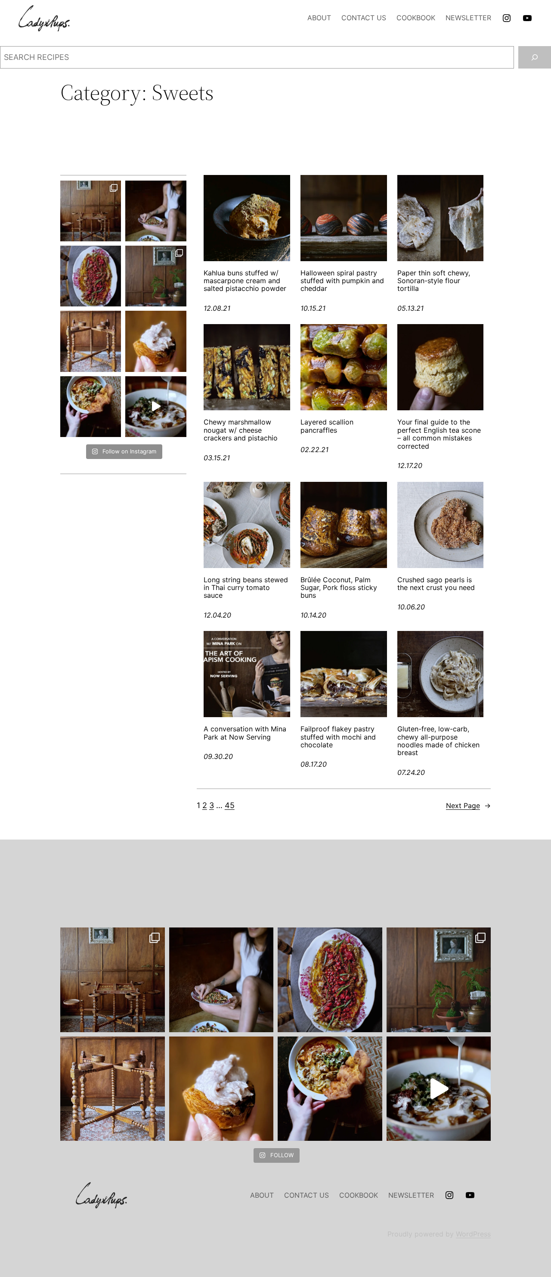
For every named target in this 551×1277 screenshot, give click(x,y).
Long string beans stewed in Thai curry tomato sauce (246, 587)
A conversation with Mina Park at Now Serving (245, 733)
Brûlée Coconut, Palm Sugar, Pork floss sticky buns (338, 587)
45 (230, 805)
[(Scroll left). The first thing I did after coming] (90, 211)
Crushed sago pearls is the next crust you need (436, 584)
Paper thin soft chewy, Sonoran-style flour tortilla (433, 281)
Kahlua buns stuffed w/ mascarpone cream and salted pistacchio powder (245, 281)
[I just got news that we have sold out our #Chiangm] (90, 406)
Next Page (468, 805)
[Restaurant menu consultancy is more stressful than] (90, 276)
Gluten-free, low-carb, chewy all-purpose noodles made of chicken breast (438, 741)
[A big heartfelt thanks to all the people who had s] (155, 406)
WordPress (473, 1234)
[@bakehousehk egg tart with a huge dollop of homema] (155, 341)
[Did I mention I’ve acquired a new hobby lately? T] (155, 276)
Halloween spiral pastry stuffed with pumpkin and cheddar (342, 281)
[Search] (534, 57)
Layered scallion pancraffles (326, 426)
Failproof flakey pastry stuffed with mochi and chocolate (338, 737)
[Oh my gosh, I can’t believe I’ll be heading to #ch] (155, 211)
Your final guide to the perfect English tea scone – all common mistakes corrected (439, 434)
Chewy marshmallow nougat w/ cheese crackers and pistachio (241, 430)
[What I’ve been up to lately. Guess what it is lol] (90, 341)
